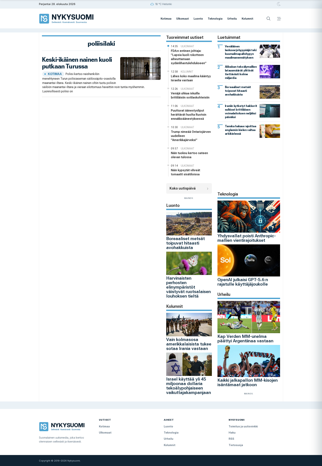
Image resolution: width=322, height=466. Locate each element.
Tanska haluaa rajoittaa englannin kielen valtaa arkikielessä (240, 129)
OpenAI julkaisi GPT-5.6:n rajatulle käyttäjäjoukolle (242, 282)
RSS (231, 438)
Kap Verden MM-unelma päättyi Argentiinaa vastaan (245, 338)
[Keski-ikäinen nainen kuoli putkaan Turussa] (140, 68)
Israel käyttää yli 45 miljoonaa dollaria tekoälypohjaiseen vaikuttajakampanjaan (188, 385)
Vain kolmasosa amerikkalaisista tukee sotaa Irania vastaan (188, 344)
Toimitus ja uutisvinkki (243, 426)
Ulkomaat (182, 18)
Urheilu (232, 18)
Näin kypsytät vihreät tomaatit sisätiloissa (185, 172)
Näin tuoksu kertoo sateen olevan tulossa (189, 155)
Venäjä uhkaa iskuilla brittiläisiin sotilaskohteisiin (190, 95)
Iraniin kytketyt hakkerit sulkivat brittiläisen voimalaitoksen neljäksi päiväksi (241, 111)
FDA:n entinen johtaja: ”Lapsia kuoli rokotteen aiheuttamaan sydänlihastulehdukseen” (188, 57)
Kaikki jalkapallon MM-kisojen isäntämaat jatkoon (247, 382)
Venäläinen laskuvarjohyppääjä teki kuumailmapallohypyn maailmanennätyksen (241, 52)
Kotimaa (166, 18)
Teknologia (215, 18)
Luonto (198, 18)
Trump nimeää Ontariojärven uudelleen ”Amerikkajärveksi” (191, 136)
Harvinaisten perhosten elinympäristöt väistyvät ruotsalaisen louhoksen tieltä (188, 287)
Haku (232, 432)
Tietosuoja (236, 445)
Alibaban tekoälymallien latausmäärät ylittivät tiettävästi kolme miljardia (241, 72)
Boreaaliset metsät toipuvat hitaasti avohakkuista (185, 243)
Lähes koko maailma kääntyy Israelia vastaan (191, 78)
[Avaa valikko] (279, 19)
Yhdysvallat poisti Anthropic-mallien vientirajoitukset (246, 238)
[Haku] (268, 19)
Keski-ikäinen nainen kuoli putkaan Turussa (77, 63)
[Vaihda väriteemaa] (279, 4)
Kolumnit (247, 18)
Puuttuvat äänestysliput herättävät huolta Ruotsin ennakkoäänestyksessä (188, 115)
